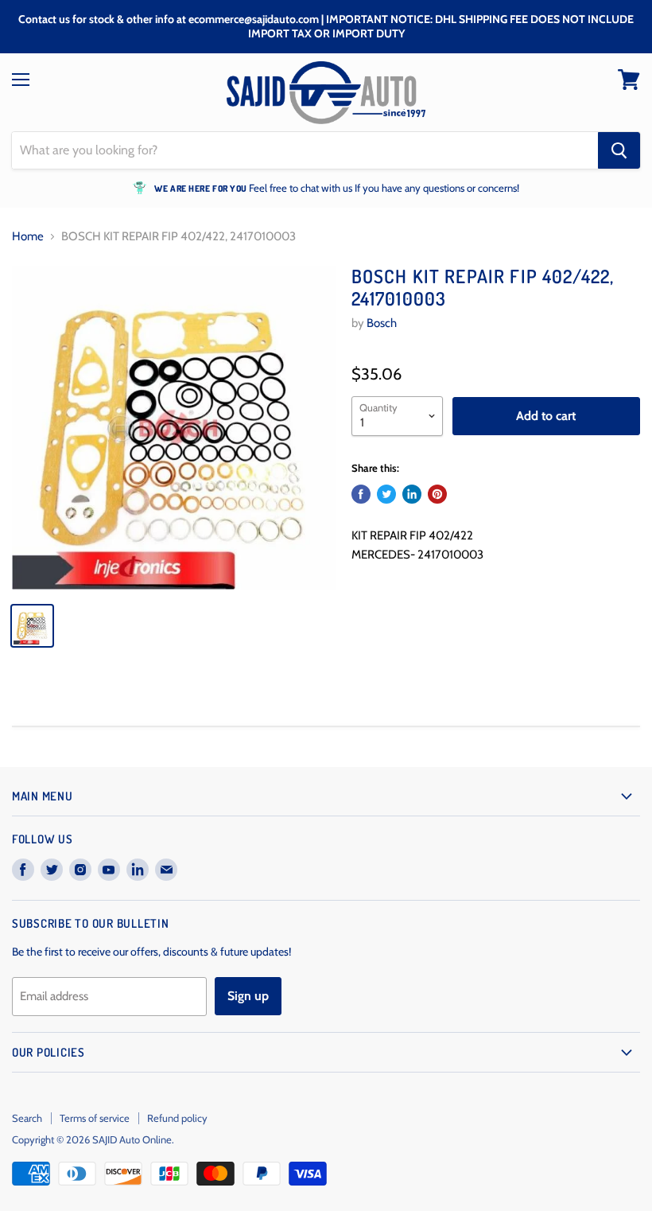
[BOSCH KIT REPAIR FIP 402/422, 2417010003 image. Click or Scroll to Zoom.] (174, 428)
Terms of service (95, 1118)
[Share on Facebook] (361, 494)
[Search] (619, 150)
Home (28, 236)
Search (27, 1118)
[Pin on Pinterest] (437, 494)
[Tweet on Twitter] (386, 494)
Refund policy (177, 1118)
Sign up (248, 995)
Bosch (382, 323)
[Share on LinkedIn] (411, 494)
